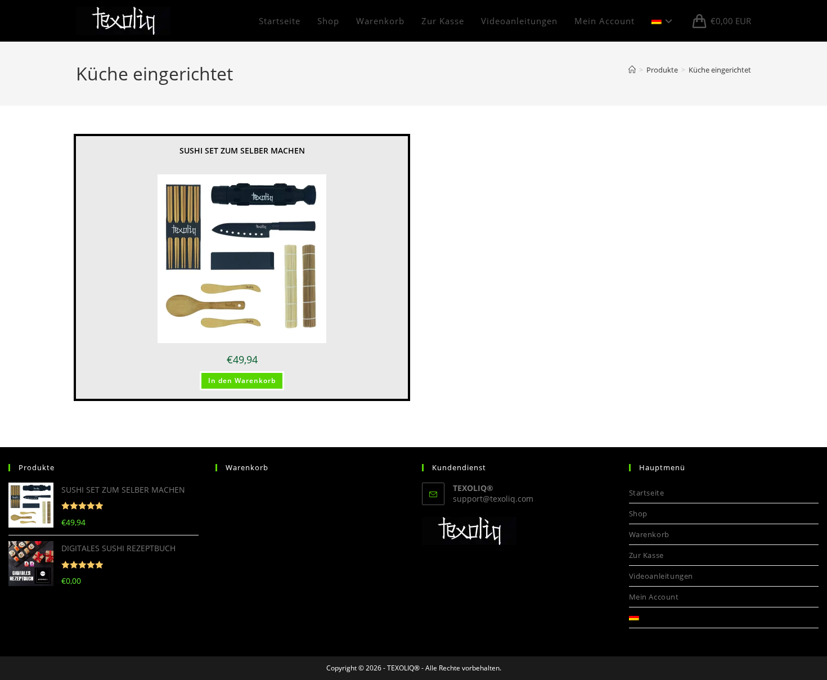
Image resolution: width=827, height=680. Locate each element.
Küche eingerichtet (720, 70)
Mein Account (654, 597)
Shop (638, 513)
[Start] (632, 70)
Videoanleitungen (661, 576)
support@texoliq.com (493, 498)
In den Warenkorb (242, 380)
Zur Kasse (646, 555)
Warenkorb (649, 534)
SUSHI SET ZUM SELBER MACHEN (242, 150)
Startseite (646, 493)
